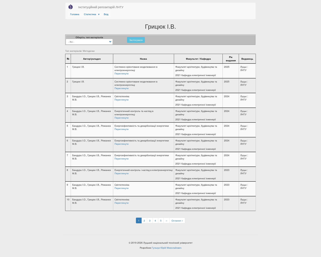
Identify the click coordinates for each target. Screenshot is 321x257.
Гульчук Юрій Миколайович (166, 247)
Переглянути (122, 73)
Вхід (106, 14)
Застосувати (136, 40)
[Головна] (72, 6)
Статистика (89, 14)
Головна (74, 14)
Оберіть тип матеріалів (89, 37)
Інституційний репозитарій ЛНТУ (100, 7)
